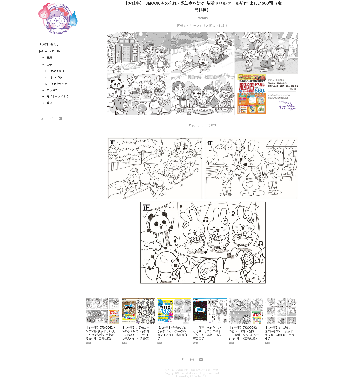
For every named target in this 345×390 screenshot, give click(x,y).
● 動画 (45, 103)
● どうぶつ (48, 90)
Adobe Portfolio (199, 376)
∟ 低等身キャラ (53, 84)
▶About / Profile (49, 51)
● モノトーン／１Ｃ (54, 96)
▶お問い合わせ (49, 44)
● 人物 (45, 65)
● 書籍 (45, 58)
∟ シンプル (50, 77)
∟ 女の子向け (51, 71)
